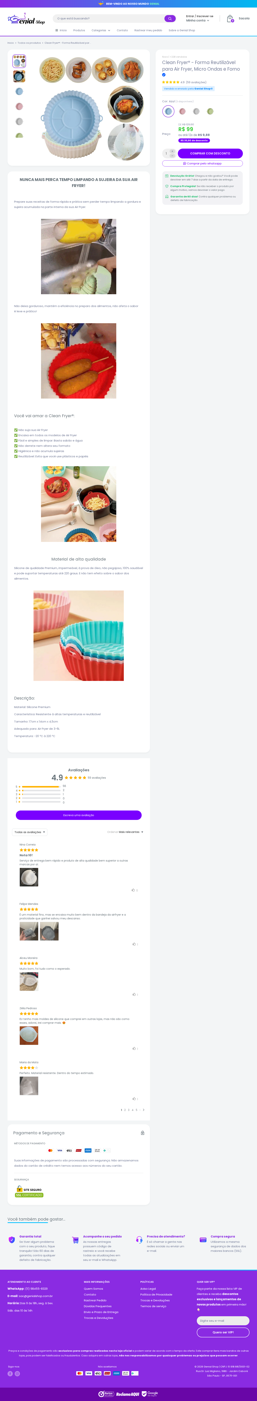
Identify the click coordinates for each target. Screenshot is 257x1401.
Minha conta (196, 20)
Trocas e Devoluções (98, 1318)
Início (63, 30)
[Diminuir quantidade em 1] (172, 156)
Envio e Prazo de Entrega (101, 1312)
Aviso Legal (148, 1289)
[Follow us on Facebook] (10, 1373)
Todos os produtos (29, 43)
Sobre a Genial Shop (182, 30)
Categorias (99, 30)
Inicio (11, 43)
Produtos (79, 30)
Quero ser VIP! (223, 1332)
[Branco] (196, 111)
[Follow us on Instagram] (17, 1373)
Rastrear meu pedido (148, 30)
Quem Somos (93, 1289)
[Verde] (210, 111)
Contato (122, 30)
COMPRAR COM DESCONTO (210, 153)
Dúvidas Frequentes (98, 1306)
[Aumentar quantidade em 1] (172, 151)
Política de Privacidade (156, 1294)
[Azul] (168, 111)
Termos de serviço (153, 1306)
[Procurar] (170, 18)
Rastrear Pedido (95, 1300)
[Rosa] (182, 111)
